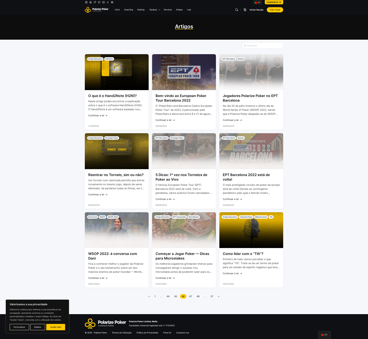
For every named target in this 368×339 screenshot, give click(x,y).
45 (175, 296)
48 (198, 296)
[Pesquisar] (236, 9)
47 (190, 296)
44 (168, 296)
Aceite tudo (55, 327)
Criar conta (275, 9)
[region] (37, 316)
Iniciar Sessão (256, 9)
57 (212, 296)
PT (259, 2)
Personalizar (19, 327)
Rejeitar (37, 327)
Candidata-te (274, 2)
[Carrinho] (245, 10)
